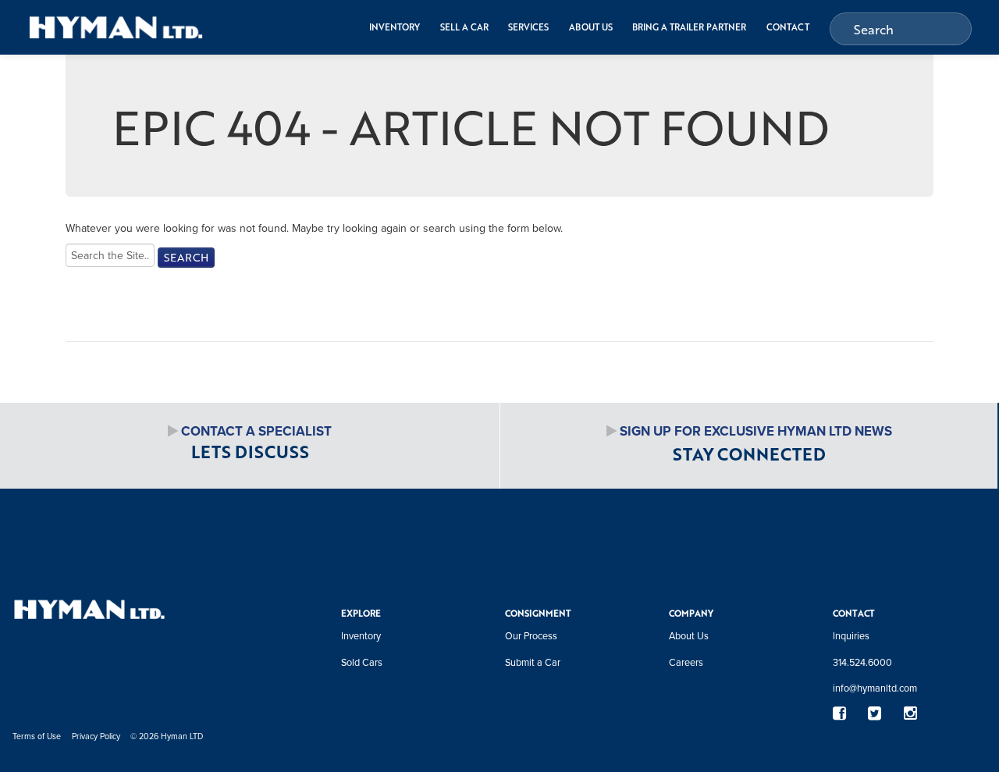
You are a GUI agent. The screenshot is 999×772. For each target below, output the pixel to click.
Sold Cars (361, 662)
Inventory (394, 27)
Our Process (531, 635)
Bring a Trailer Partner (689, 27)
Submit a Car (532, 662)
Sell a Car (464, 27)
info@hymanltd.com (875, 688)
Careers (686, 662)
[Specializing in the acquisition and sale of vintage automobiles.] (115, 27)
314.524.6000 (862, 662)
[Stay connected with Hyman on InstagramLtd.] (910, 714)
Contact (787, 27)
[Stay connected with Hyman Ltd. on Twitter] (875, 714)
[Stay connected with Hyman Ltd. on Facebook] (839, 714)
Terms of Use (36, 736)
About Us (591, 27)
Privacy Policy (96, 736)
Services (528, 27)
